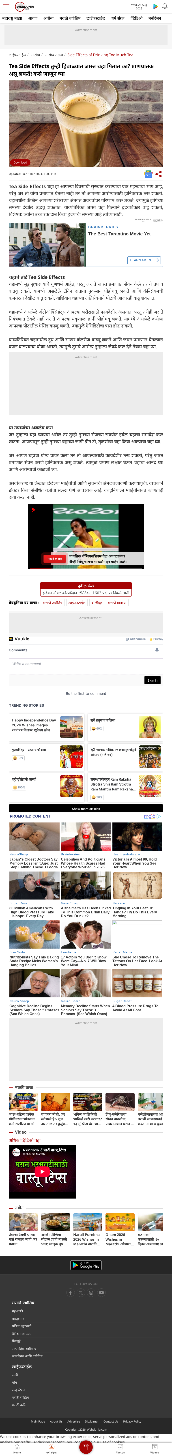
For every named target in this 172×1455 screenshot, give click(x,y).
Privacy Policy (132, 1421)
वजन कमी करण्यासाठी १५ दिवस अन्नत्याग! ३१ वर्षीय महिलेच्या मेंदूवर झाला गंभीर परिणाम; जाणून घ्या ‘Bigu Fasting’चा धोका (151, 1239)
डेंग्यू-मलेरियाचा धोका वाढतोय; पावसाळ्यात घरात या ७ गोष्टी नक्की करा (119, 1119)
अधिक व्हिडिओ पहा (25, 1140)
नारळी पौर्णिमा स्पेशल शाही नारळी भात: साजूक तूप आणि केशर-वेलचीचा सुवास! (55, 1239)
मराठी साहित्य (20, 1397)
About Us (56, 1421)
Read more (54, 559)
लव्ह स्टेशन (18, 1390)
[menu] (7, 6)
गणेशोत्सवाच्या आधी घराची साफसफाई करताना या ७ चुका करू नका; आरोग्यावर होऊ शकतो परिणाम (152, 1119)
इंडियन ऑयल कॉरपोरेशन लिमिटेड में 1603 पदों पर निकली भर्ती (86, 592)
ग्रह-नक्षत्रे (17, 1311)
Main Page (38, 1421)
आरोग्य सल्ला (54, 54)
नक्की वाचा (24, 1087)
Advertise (73, 1421)
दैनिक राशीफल (21, 1333)
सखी (15, 1375)
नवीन (19, 1208)
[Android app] (86, 1265)
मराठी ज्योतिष (70, 18)
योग (14, 1382)
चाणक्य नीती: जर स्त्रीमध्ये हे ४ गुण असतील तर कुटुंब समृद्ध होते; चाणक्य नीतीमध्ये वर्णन (54, 1119)
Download (20, 162)
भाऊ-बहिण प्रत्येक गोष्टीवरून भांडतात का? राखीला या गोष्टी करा (23, 1119)
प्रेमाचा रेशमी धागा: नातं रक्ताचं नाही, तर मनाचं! (23, 1239)
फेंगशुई (16, 1341)
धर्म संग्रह (118, 18)
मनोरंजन (154, 18)
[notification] (164, 6)
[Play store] (155, 6)
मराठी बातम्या (117, 602)
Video (21, 1132)
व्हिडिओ (136, 18)
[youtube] (91, 1293)
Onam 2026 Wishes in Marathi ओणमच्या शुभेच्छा (119, 1239)
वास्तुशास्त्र (18, 1318)
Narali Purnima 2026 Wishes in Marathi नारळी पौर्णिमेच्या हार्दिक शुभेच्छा (86, 1239)
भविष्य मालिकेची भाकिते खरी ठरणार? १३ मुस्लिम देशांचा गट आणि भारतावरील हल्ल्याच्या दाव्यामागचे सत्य (87, 1119)
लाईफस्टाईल (95, 18)
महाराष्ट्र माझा (12, 18)
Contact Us (110, 1421)
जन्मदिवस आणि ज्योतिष (27, 1356)
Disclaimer (92, 1421)
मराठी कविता (20, 1405)
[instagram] (101, 1293)
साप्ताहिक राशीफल (24, 1348)
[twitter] (81, 1293)
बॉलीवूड (96, 602)
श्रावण (32, 18)
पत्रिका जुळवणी (21, 1326)
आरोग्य (48, 18)
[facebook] (71, 1293)
